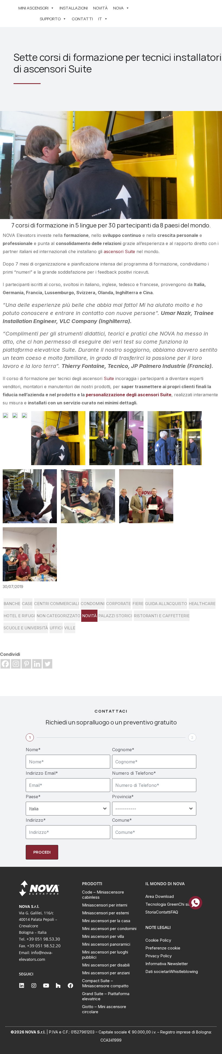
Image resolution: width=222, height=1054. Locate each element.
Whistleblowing (184, 971)
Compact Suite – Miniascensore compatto (105, 983)
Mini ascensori (33, 8)
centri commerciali (56, 603)
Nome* (33, 749)
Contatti (82, 19)
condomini (93, 603)
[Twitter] (47, 664)
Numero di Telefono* (134, 773)
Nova (118, 8)
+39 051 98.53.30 (43, 939)
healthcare (202, 603)
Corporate (118, 603)
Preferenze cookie (162, 948)
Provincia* (123, 796)
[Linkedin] (37, 664)
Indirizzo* (36, 820)
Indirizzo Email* (42, 773)
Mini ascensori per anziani (106, 972)
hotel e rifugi (19, 615)
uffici (56, 627)
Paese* (33, 796)
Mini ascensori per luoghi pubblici (105, 954)
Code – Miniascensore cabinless (103, 894)
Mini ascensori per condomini (109, 928)
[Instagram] (16, 664)
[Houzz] (58, 985)
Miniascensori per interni (104, 905)
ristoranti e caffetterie (162, 615)
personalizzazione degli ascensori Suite (128, 394)
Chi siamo (187, 904)
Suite (109, 378)
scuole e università (26, 627)
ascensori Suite (118, 251)
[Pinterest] (26, 664)
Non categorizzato (58, 615)
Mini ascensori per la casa (106, 920)
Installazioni (74, 8)
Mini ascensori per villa (103, 936)
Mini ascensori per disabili (106, 965)
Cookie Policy (158, 940)
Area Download (159, 896)
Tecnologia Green (161, 904)
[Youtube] (46, 985)
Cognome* (123, 749)
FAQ (174, 912)
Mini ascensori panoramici (106, 944)
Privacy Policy (158, 955)
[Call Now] (195, 902)
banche (12, 603)
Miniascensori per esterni (105, 912)
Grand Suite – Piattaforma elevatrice (105, 996)
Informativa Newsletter (166, 963)
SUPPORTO (50, 19)
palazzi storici (115, 615)
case (27, 603)
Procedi (42, 852)
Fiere (137, 603)
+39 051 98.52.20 (44, 945)
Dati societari (157, 971)
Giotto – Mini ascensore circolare (104, 1009)
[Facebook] (5, 664)
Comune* (122, 820)
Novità (100, 8)
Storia (150, 912)
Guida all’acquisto (166, 603)
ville (69, 627)
